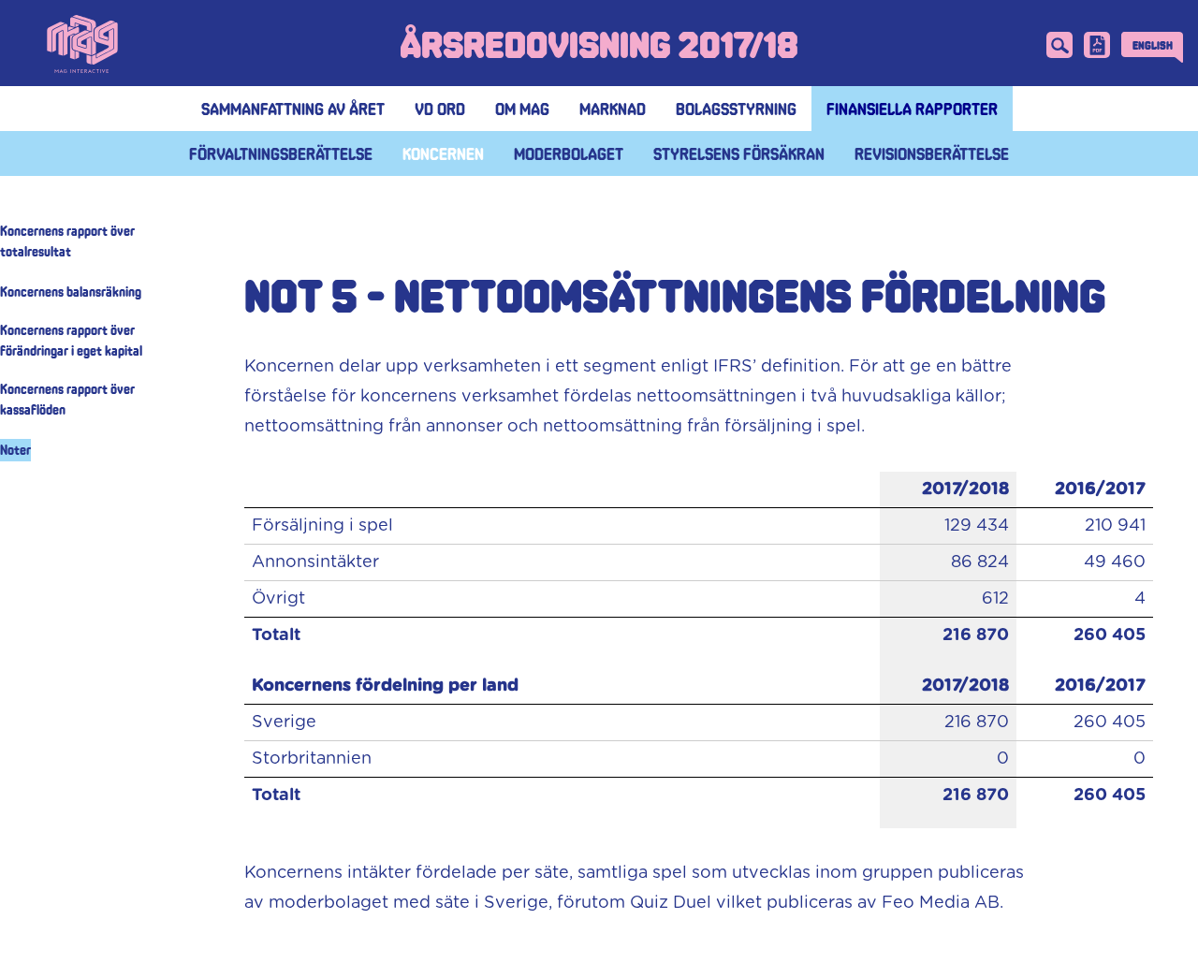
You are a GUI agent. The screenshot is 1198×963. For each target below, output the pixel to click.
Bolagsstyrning (736, 108)
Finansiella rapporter (912, 108)
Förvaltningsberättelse (281, 153)
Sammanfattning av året (293, 108)
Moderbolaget (568, 153)
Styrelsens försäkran (739, 153)
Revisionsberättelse (932, 153)
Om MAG (522, 108)
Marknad (612, 108)
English (1152, 44)
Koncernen (443, 153)
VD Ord (440, 108)
